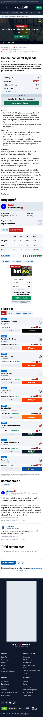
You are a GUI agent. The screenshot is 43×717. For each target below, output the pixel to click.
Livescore (4, 689)
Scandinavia (10, 526)
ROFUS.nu (19, 1)
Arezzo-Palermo (6, 373)
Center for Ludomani (8, 671)
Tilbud (25, 673)
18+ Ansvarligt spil (23, 713)
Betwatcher (5, 684)
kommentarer (5, 49)
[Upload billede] (22, 563)
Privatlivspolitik (28, 692)
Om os (25, 684)
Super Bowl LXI (6, 408)
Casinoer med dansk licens (31, 670)
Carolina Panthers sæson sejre (11, 425)
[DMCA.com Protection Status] (9, 708)
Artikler (3, 662)
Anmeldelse (21, 289)
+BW (39, 21)
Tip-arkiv (18, 261)
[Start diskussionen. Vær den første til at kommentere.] (21, 554)
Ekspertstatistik (16, 230)
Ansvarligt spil (5, 695)
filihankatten (10, 47)
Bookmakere (5, 13)
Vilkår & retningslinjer (30, 689)
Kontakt (25, 681)
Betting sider (27, 657)
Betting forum (5, 681)
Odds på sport (5, 660)
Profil (7, 261)
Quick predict (27, 313)
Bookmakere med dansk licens (30, 666)
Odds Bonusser (27, 660)
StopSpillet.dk (3, 3)
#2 (2, 539)
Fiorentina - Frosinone (8, 339)
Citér (24, 521)
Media (39, 13)
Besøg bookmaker (21, 298)
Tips (21, 13)
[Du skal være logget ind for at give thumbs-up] (20, 49)
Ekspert (10, 313)
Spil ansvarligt (6, 1)
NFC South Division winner (10, 442)
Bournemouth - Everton (9, 321)
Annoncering (27, 687)
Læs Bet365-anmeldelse (11, 92)
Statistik (5, 230)
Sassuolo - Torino (7, 356)
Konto (39, 8)
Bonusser (15, 13)
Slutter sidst (5, 460)
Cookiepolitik (27, 695)
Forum (33, 13)
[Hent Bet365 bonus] (21, 271)
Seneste (6, 485)
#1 (2, 520)
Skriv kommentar (8, 563)
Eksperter (4, 665)
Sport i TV (4, 668)
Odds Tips (4, 657)
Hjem (3, 16)
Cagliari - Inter (5, 391)
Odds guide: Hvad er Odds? (9, 692)
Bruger (18, 313)
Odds (26, 13)
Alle (3, 313)
